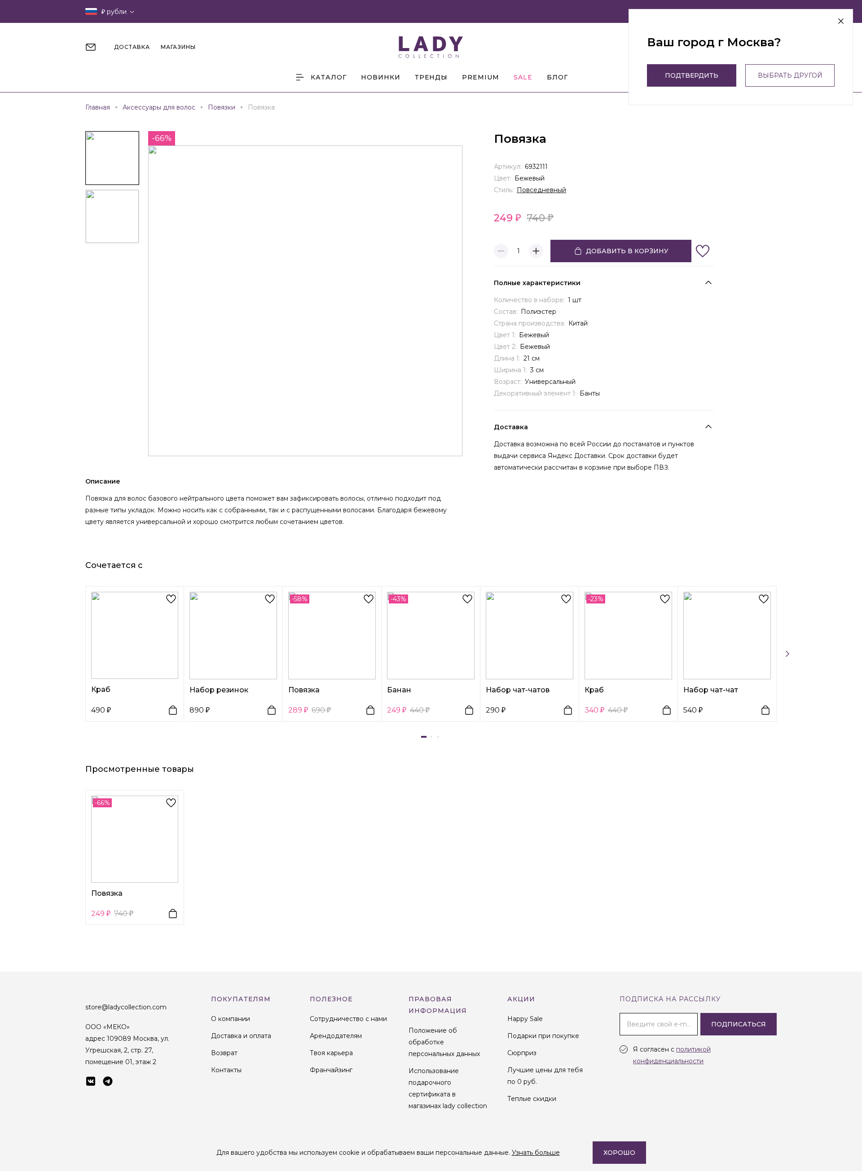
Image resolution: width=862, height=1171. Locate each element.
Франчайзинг (331, 1070)
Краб (100, 689)
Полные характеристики (537, 283)
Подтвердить (691, 75)
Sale (523, 77)
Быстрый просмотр (135, 635)
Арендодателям (336, 1036)
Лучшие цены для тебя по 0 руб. (545, 1076)
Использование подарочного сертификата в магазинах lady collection (448, 1088)
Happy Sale (525, 1019)
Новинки (380, 77)
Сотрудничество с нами (348, 1019)
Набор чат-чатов (518, 690)
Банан (399, 690)
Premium (480, 77)
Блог (557, 77)
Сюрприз (522, 1053)
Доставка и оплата (241, 1036)
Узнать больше (536, 1153)
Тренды (431, 77)
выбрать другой (790, 75)
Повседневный (541, 190)
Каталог (329, 77)
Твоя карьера (331, 1053)
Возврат (224, 1053)
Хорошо (619, 1153)
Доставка (511, 427)
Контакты (226, 1070)
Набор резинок (218, 690)
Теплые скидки (531, 1099)
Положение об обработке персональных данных (444, 1042)
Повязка (304, 690)
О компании (230, 1019)
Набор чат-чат (710, 690)
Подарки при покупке (543, 1036)
